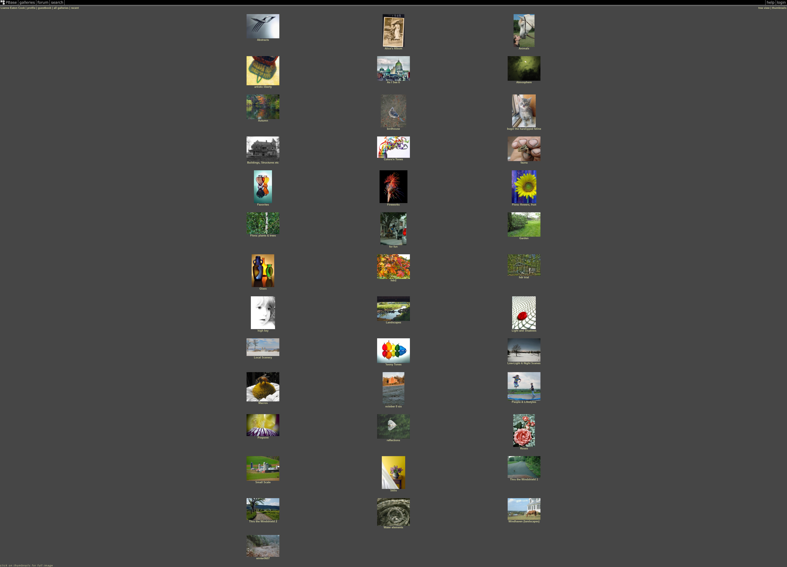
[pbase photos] (9, 4)
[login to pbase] (781, 4)
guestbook (44, 7)
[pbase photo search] (57, 4)
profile (31, 7)
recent (75, 7)
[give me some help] (770, 4)
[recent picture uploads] (27, 4)
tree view (764, 7)
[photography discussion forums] (43, 4)
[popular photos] (415, 4)
